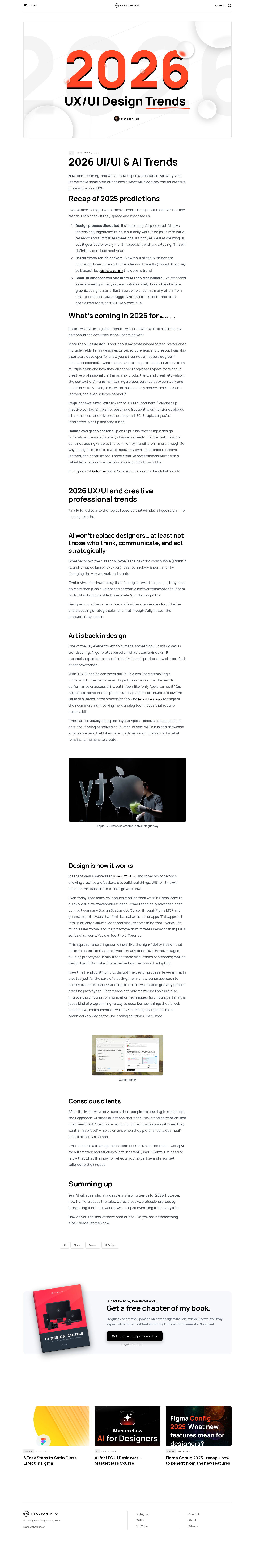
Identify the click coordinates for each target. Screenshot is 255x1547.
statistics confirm (111, 271)
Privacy (193, 1526)
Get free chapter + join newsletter (134, 1336)
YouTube (142, 1526)
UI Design (110, 1245)
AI (71, 152)
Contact (193, 1514)
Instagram (142, 1514)
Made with (34, 1526)
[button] (30, 5)
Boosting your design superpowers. (42, 1520)
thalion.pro (167, 317)
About (192, 1520)
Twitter (141, 1520)
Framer (118, 876)
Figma (77, 1245)
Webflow (130, 876)
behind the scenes (150, 699)
